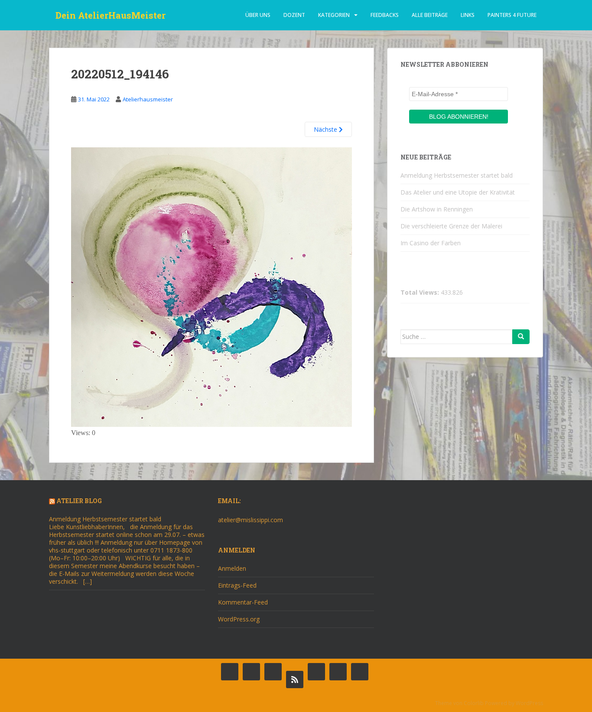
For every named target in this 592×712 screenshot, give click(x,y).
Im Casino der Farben (430, 243)
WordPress (529, 703)
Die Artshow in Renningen (436, 209)
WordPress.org (239, 619)
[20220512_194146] (211, 286)
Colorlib (474, 703)
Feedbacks (385, 15)
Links (468, 15)
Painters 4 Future (512, 15)
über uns (257, 15)
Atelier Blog (79, 501)
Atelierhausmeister (148, 99)
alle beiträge (430, 15)
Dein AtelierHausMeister (110, 15)
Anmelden (232, 568)
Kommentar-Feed (243, 602)
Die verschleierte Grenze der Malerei (451, 226)
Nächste (326, 129)
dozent (294, 15)
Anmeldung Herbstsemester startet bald (456, 175)
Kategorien (334, 15)
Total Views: (420, 292)
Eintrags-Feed (237, 585)
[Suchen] (521, 336)
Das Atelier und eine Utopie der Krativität (457, 192)
